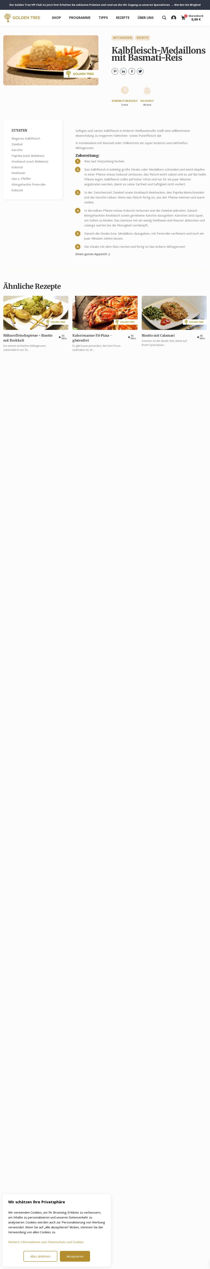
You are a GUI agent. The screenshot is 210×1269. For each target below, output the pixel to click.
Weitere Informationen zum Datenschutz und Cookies (46, 1242)
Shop (56, 17)
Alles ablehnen (40, 1256)
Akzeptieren (74, 1256)
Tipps (103, 17)
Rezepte (122, 17)
